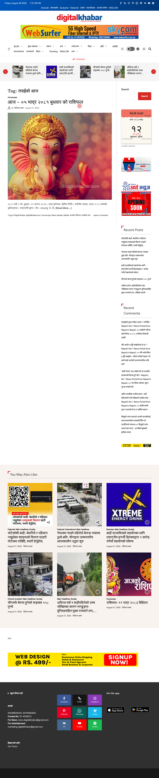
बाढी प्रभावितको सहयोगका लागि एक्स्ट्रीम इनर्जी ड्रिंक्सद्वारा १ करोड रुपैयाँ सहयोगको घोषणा (34, 74)
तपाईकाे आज (86, 215)
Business (110, 529)
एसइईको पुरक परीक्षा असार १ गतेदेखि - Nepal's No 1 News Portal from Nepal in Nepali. (135, 326)
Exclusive (64, 8)
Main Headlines (22, 529)
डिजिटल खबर (19, 108)
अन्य (73, 51)
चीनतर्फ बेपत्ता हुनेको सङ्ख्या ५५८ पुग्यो (68, 68)
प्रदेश (82, 8)
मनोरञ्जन (75, 46)
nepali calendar (129, 146)
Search (125, 89)
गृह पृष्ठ (16, 46)
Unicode (45, 8)
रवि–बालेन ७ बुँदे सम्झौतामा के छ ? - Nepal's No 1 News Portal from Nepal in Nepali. (135, 349)
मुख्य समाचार (33, 46)
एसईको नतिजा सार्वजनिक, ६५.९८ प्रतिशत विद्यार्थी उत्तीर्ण (135, 334)
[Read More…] (63, 208)
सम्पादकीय (54, 8)
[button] (5, 71)
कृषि (102, 46)
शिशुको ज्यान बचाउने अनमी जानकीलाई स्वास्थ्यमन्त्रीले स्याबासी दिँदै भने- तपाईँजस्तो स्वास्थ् (135, 420)
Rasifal (66, 215)
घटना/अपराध (19, 51)
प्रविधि (115, 46)
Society (32, 529)
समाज (48, 46)
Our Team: (13, 746)
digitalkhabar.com (33, 215)
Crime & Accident (15, 599)
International (70, 529)
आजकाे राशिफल (75, 215)
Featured (74, 8)
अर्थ (61, 46)
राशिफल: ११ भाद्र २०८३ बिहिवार (135, 68)
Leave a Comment (100, 215)
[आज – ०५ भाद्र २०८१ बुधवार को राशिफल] (60, 156)
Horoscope (12, 97)
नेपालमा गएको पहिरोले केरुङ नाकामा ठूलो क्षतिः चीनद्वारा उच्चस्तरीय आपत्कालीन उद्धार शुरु (134, 255)
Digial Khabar (19, 215)
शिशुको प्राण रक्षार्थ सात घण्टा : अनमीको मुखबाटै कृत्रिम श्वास (134, 428)
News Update (57, 215)
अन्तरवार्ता (30, 51)
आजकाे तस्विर (102, 8)
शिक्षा (90, 46)
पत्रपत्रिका (90, 8)
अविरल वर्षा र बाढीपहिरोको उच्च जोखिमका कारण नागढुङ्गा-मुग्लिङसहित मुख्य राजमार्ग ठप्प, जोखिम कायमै (136, 289)
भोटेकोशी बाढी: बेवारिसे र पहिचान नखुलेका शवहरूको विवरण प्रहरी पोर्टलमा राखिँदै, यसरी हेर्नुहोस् (133, 242)
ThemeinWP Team (132, 773)
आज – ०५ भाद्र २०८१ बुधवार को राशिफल (45, 102)
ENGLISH (113, 8)
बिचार (38, 51)
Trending (53, 51)
